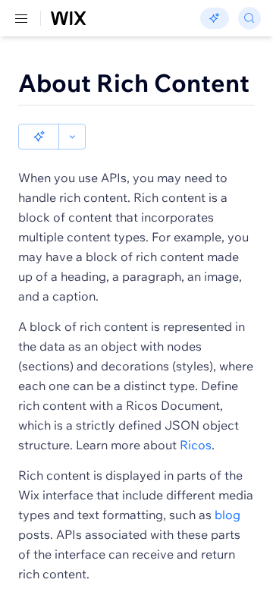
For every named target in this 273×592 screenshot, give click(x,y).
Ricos (196, 444)
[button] (38, 136)
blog (227, 514)
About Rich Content (133, 83)
